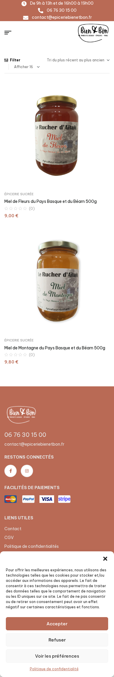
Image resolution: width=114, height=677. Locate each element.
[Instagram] (27, 471)
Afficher (21, 67)
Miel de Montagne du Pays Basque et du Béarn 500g (54, 348)
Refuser (57, 640)
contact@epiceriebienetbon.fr (34, 444)
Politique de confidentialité (54, 669)
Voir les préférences (57, 656)
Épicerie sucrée (19, 194)
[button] (105, 559)
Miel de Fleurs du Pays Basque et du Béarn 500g (50, 201)
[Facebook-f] (10, 471)
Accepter (57, 624)
